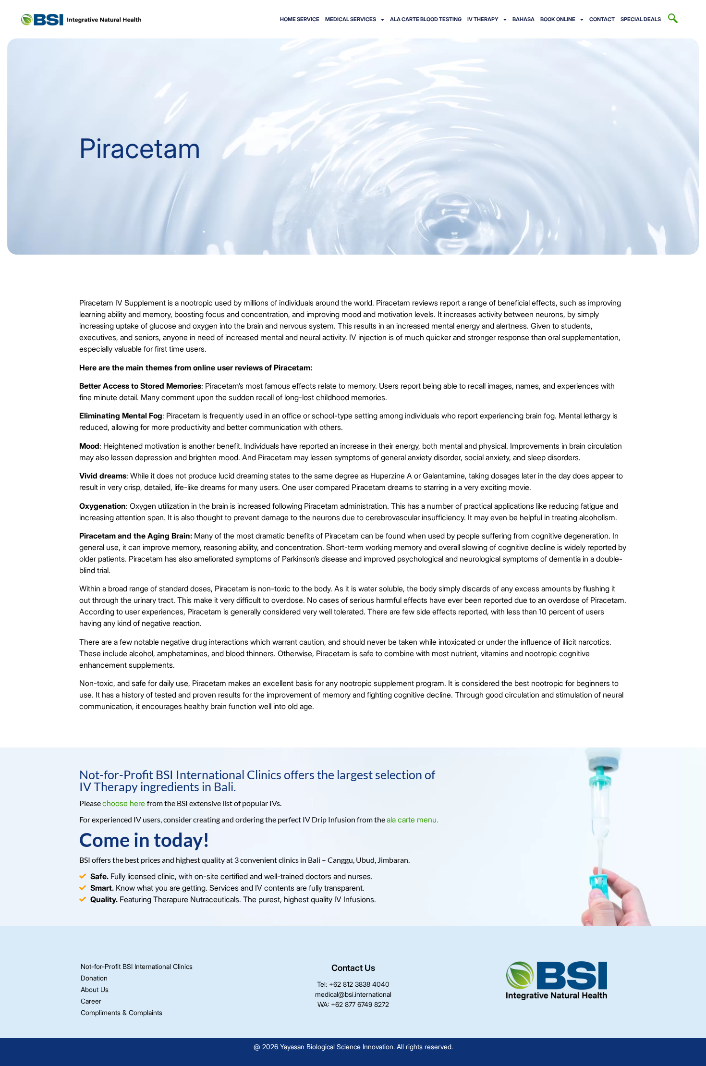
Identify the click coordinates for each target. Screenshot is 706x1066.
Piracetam (97, 535)
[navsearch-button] (672, 19)
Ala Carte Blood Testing (426, 19)
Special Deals (641, 19)
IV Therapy (483, 19)
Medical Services (350, 19)
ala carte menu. (412, 819)
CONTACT (602, 19)
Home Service (299, 19)
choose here (124, 803)
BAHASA (523, 19)
